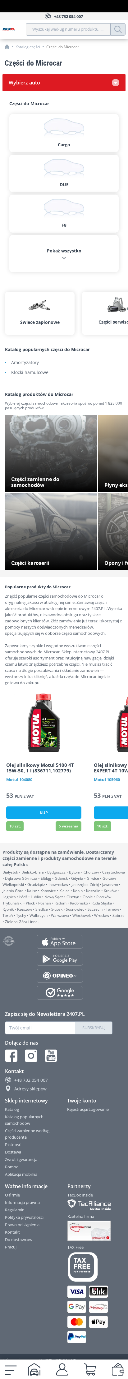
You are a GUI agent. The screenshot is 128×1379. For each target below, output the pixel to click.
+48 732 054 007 (31, 1080)
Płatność (13, 1144)
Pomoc (11, 1167)
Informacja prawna (22, 1202)
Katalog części (28, 46)
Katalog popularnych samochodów (24, 1120)
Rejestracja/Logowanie (88, 1109)
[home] (7, 46)
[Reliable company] (90, 1231)
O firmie (12, 1195)
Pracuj (10, 1247)
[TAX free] (90, 1267)
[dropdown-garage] (34, 1369)
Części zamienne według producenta (27, 1134)
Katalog (12, 1109)
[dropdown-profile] (62, 1369)
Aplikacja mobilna (21, 1174)
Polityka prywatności (24, 1217)
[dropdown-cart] (90, 1369)
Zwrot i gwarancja (21, 1159)
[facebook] (11, 1056)
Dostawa (13, 1152)
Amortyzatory (25, 362)
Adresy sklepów (30, 1089)
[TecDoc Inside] (90, 1204)
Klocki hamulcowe (29, 372)
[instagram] (31, 1056)
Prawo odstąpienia (22, 1224)
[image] (43, 723)
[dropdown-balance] (118, 1369)
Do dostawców (18, 1239)
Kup (44, 812)
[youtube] (51, 1056)
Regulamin (15, 1210)
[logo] (14, 29)
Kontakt (12, 1232)
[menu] (11, 1369)
